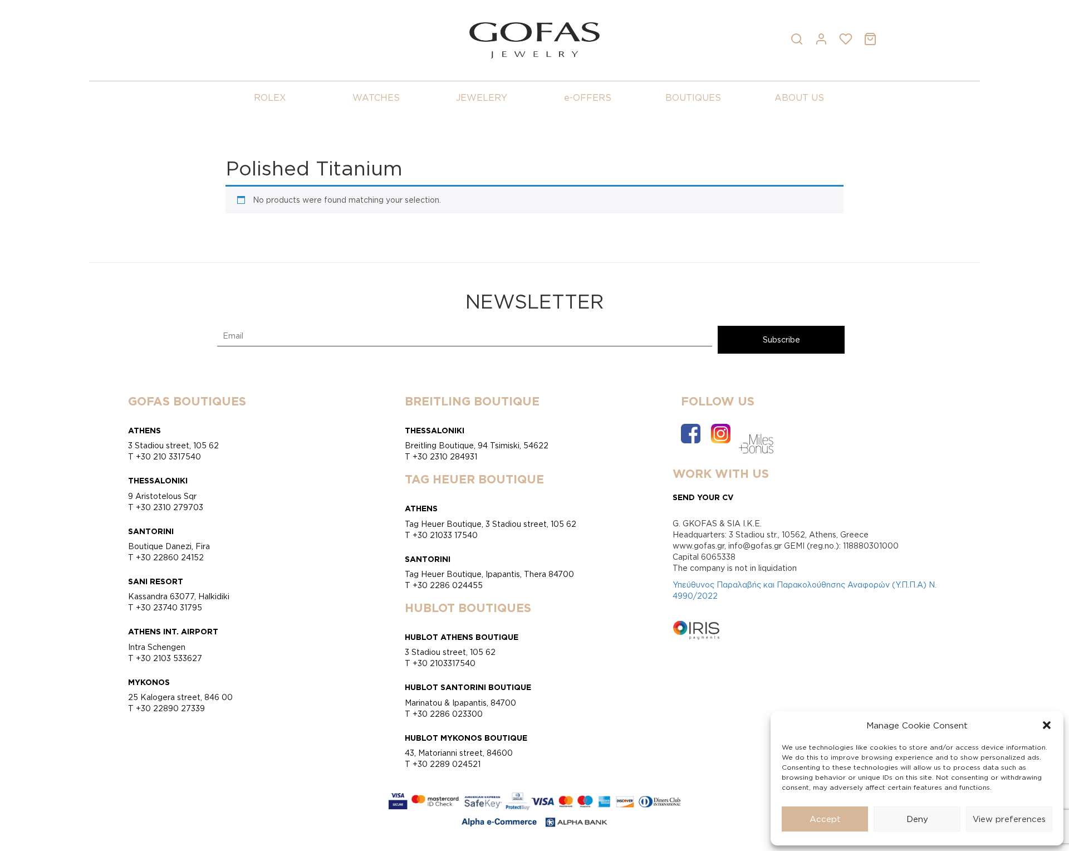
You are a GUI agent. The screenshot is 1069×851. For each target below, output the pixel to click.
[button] (1046, 725)
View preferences (1009, 819)
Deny (917, 819)
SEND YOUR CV (703, 497)
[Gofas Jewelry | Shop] (534, 39)
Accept (825, 819)
